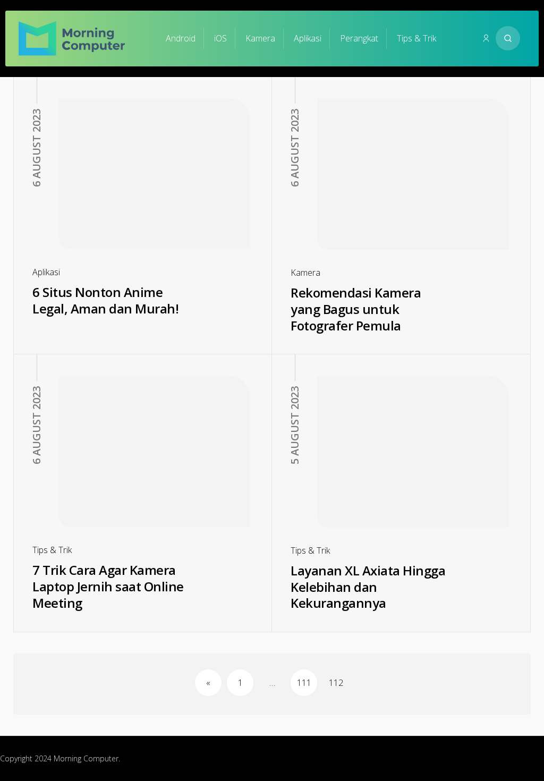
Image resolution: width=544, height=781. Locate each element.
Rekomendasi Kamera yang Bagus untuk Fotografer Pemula (356, 309)
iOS (220, 38)
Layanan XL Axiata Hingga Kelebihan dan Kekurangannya (368, 587)
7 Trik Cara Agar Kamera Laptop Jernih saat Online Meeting (108, 586)
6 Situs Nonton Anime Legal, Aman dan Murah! (105, 300)
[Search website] (508, 38)
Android (181, 38)
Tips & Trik (416, 38)
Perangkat (359, 38)
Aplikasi (307, 38)
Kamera (260, 38)
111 (304, 683)
